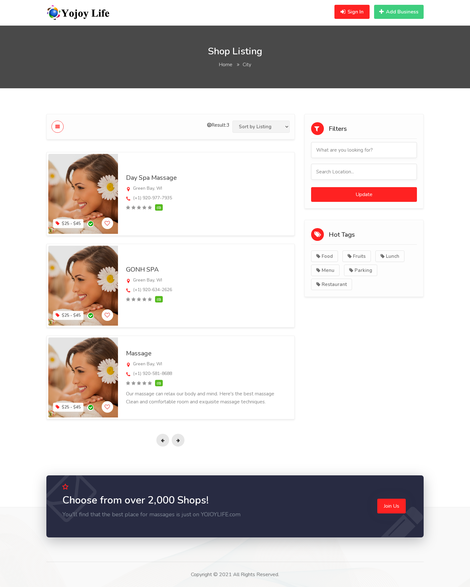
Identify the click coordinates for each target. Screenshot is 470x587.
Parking (362, 270)
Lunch (392, 256)
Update (364, 194)
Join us (391, 506)
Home (225, 64)
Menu (327, 270)
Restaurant (333, 284)
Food (326, 256)
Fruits (359, 256)
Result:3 (220, 125)
